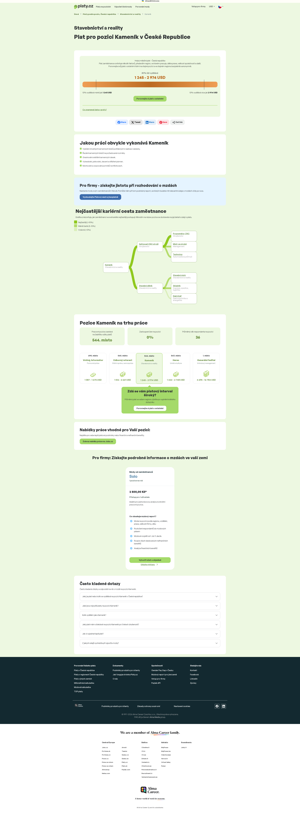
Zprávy (193, 683)
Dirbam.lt (145, 759)
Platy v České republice (84, 670)
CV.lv (143, 751)
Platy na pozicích (103, 7)
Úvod (76, 14)
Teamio (124, 751)
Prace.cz (105, 759)
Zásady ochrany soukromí (148, 706)
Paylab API (156, 683)
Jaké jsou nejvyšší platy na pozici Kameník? (100, 606)
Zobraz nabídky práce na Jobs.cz (98, 441)
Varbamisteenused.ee (149, 777)
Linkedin (193, 679)
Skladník (177, 286)
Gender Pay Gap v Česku (162, 670)
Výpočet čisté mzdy (123, 7)
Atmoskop (105, 770)
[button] (220, 6)
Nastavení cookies (182, 706)
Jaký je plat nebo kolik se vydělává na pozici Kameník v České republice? (112, 596)
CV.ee (144, 755)
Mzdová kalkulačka (82, 687)
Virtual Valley (166, 762)
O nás (115, 679)
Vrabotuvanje (166, 755)
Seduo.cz (125, 755)
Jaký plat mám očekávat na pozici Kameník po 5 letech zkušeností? (110, 624)
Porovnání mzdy (142, 7)
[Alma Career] (150, 790)
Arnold (124, 747)
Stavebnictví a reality (130, 14)
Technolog (177, 254)
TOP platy (78, 691)
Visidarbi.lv (145, 762)
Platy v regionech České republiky (89, 674)
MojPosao (164, 747)
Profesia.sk (106, 751)
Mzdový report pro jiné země (164, 674)
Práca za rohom (107, 762)
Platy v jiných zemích (83, 679)
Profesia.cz (106, 755)
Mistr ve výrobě (180, 244)
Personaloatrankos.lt (149, 770)
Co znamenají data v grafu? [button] (94, 110)
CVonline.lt (145, 747)
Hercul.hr (164, 759)
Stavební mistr (179, 275)
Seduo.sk (125, 759)
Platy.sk (124, 766)
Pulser (163, 766)
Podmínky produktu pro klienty (126, 670)
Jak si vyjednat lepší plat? (92, 634)
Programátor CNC (181, 233)
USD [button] (211, 6)
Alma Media (155, 717)
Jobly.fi (183, 747)
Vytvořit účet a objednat (150, 560)
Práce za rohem (107, 766)
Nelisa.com (106, 773)
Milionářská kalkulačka (84, 683)
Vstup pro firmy (198, 6)
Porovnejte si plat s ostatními (150, 99)
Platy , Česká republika (99, 14)
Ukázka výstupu (148, 564)
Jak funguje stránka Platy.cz (125, 674)
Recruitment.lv (147, 773)
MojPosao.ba (166, 751)
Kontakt (193, 670)
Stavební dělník (145, 286)
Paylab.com (126, 770)
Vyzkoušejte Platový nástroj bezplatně (100, 197)
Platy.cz (125, 762)
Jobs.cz (105, 747)
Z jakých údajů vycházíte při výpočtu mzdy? (100, 643)
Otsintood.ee (146, 766)
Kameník (108, 265)
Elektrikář (177, 296)
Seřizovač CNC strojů (148, 244)
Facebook (194, 674)
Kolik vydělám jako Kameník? (94, 615)
